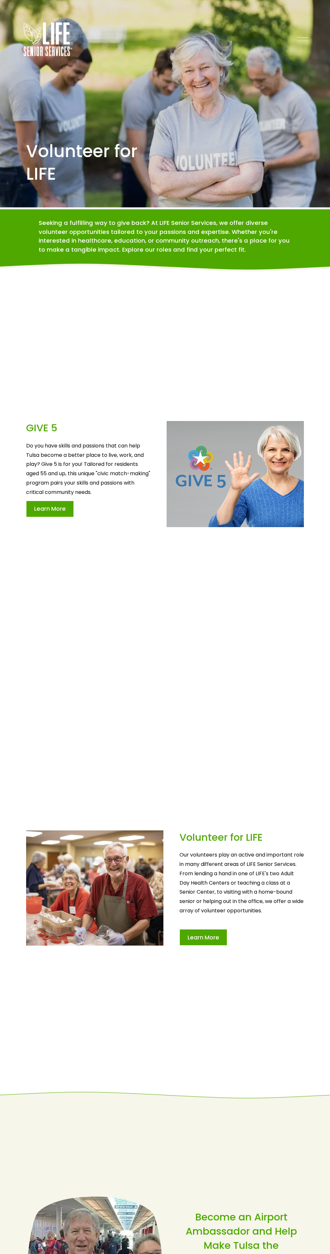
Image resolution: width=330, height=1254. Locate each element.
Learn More (50, 509)
